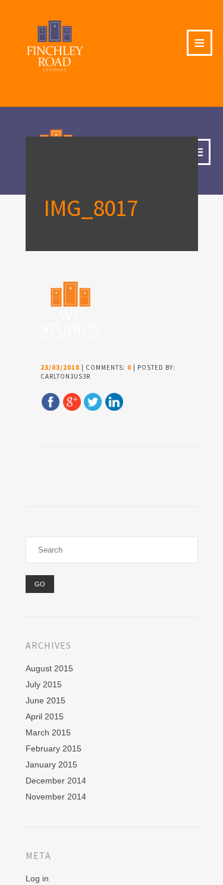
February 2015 (53, 748)
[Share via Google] (72, 408)
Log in (37, 878)
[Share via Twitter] (93, 408)
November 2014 (56, 796)
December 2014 (56, 780)
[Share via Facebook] (50, 408)
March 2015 (48, 732)
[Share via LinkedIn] (114, 408)
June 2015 (45, 700)
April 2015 (45, 716)
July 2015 (44, 684)
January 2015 (51, 764)
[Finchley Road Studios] (58, 45)
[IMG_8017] (69, 339)
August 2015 (49, 668)
